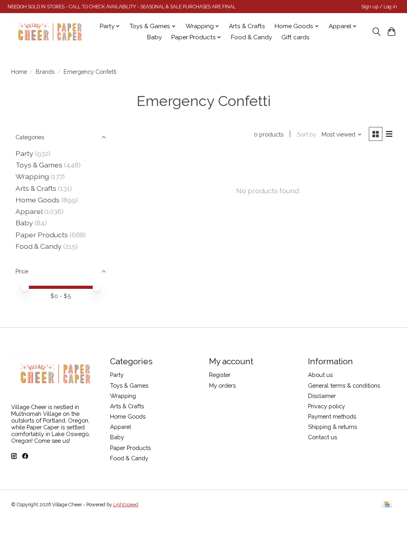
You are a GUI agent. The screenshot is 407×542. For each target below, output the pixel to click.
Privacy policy (326, 406)
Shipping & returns (332, 426)
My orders (222, 385)
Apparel (29, 211)
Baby (154, 37)
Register (220, 374)
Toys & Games (39, 165)
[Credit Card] (387, 505)
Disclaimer (322, 395)
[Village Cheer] (50, 32)
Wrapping (32, 176)
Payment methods (332, 416)
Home (19, 71)
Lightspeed (125, 504)
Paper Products (42, 235)
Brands (45, 71)
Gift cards (295, 37)
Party (24, 153)
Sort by (306, 134)
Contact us (322, 437)
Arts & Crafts (247, 26)
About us (320, 374)
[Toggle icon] (376, 32)
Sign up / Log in (379, 7)
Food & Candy (251, 37)
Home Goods (38, 200)
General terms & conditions (344, 385)
